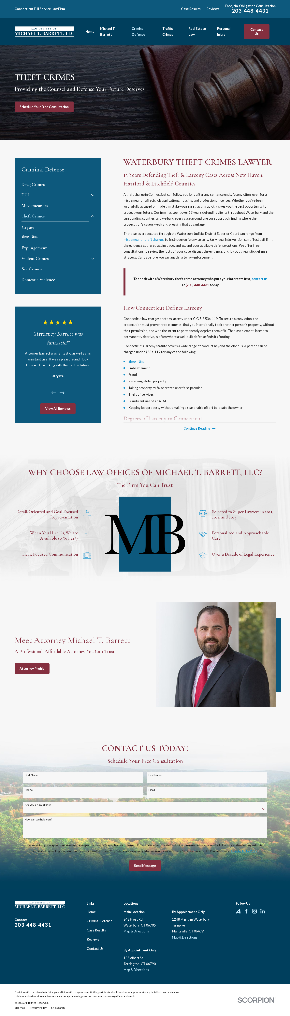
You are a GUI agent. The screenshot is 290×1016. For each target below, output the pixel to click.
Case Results (191, 9)
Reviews (213, 9)
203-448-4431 (250, 11)
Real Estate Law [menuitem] (197, 31)
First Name (31, 775)
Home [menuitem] (89, 31)
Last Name (155, 775)
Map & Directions (136, 931)
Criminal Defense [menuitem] (138, 31)
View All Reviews (58, 408)
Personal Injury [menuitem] (223, 31)
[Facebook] (246, 911)
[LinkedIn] (262, 911)
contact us (260, 279)
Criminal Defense (99, 921)
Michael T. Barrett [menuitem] (107, 31)
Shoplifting (136, 361)
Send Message (145, 866)
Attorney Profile (32, 668)
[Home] (44, 31)
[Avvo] (238, 911)
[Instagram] (254, 911)
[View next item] (62, 392)
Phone (29, 789)
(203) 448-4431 (197, 285)
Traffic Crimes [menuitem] (167, 31)
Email (152, 789)
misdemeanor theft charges (143, 239)
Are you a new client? (38, 804)
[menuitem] (58, 184)
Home (91, 912)
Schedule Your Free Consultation (44, 107)
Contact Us (256, 31)
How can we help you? (38, 819)
